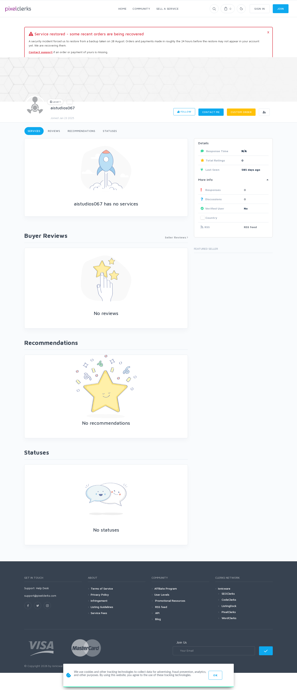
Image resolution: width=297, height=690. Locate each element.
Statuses (110, 131)
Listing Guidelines (102, 607)
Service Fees (99, 613)
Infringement (99, 600)
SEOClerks (228, 593)
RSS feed (250, 227)
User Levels (161, 594)
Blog (157, 619)
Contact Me (211, 112)
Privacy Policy (100, 594)
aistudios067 (63, 107)
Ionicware (224, 588)
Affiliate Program (165, 588)
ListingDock (229, 606)
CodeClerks (229, 599)
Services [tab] (34, 131)
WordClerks (229, 618)
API (156, 613)
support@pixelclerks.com (40, 595)
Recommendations (82, 131)
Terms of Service (102, 588)
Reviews (54, 131)
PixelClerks (229, 612)
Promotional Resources (169, 600)
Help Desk (42, 588)
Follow (185, 111)
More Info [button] (205, 179)
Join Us (181, 642)
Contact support (41, 52)
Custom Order (241, 112)
